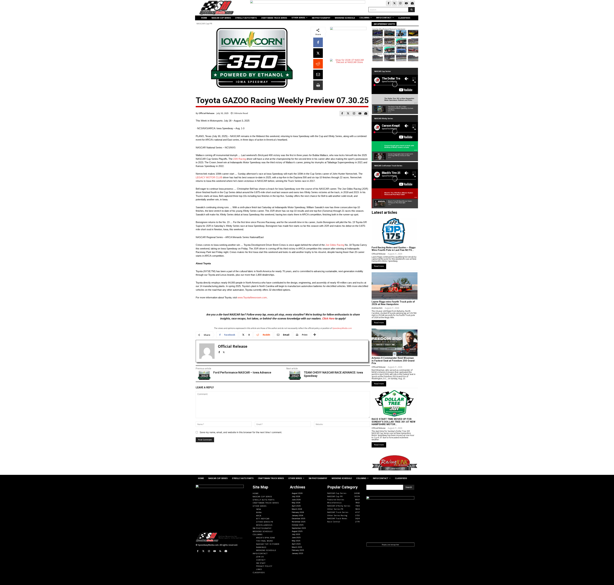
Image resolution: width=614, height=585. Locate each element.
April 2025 (296, 544)
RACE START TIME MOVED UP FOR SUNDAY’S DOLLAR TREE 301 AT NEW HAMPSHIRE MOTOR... (393, 422)
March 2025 (297, 547)
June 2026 (296, 500)
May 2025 (296, 541)
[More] (314, 335)
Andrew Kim (377, 308)
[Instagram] (400, 3)
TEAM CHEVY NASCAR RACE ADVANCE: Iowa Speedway (333, 374)
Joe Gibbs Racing (334, 244)
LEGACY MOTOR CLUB (209, 177)
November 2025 (298, 522)
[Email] (318, 74)
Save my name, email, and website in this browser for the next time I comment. (241, 432)
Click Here (328, 318)
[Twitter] (394, 3)
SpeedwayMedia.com (342, 328)
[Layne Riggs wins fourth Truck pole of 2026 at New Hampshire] (394, 286)
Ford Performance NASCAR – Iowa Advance (242, 372)
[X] (318, 53)
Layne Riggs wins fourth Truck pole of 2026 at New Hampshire (393, 303)
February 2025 (298, 550)
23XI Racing (239, 158)
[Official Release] (207, 351)
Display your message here (390, 544)
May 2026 (296, 503)
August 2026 (297, 493)
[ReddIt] (318, 64)
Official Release (206, 113)
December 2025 (298, 518)
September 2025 (299, 528)
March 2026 (297, 509)
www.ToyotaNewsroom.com (252, 297)
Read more (379, 266)
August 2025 (297, 531)
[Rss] (220, 551)
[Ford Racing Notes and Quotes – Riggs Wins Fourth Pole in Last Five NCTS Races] (394, 231)
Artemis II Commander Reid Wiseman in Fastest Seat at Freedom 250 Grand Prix (393, 361)
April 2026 (296, 506)
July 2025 (296, 534)
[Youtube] (406, 3)
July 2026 (296, 496)
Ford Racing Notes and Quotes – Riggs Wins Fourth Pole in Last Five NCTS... (394, 249)
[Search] (411, 9)
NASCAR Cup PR (204, 23)
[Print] (318, 85)
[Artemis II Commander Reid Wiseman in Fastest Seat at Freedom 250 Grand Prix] (394, 342)
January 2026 (297, 515)
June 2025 (296, 537)
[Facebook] (388, 3)
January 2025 (297, 553)
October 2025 (297, 525)
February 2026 (298, 512)
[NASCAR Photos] (412, 3)
